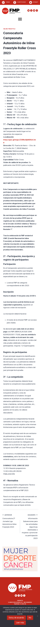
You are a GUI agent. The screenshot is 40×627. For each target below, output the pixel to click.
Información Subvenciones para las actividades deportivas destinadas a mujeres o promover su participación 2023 (30, 526)
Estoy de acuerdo (16, 618)
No (30, 618)
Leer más (20, 622)
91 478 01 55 (23, 604)
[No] (37, 616)
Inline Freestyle (9, 29)
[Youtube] (34, 10)
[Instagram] (37, 10)
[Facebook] (28, 10)
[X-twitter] (31, 10)
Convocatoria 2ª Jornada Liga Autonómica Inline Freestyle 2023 (9, 521)
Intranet (35, 2)
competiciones (21, 2)
